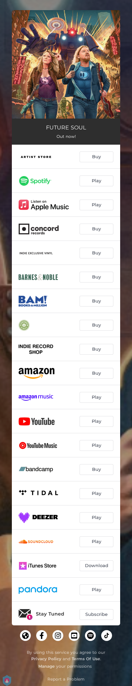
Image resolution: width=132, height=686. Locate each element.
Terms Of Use (86, 658)
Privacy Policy (46, 658)
